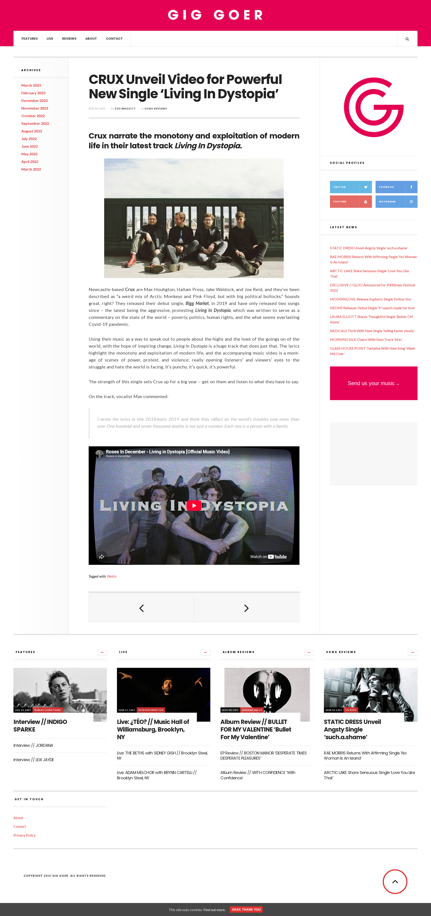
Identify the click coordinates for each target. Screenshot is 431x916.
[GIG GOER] (215, 15)
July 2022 (29, 138)
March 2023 (31, 85)
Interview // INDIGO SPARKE (40, 726)
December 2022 (34, 100)
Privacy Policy (24, 835)
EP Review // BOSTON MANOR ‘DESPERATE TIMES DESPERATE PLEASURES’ (263, 755)
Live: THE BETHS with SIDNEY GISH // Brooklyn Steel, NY (162, 755)
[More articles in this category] (102, 652)
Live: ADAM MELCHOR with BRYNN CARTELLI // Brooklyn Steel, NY (157, 775)
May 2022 (29, 154)
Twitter (339, 187)
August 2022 (31, 131)
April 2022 (29, 161)
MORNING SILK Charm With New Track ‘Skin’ (366, 339)
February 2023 (33, 93)
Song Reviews (156, 108)
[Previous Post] (141, 607)
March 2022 (31, 169)
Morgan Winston (151, 710)
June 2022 (29, 146)
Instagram (387, 201)
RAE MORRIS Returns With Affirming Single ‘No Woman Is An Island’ (365, 755)
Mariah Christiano (47, 710)
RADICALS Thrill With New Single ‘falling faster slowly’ (372, 331)
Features (30, 38)
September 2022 (35, 123)
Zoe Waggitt (125, 108)
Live (50, 38)
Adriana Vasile (252, 710)
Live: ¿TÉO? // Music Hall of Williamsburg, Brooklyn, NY (153, 729)
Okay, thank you (246, 909)
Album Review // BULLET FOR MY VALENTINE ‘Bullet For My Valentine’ (255, 729)
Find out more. (214, 909)
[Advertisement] (374, 453)
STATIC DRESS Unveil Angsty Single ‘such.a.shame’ (368, 248)
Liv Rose (350, 710)
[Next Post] (246, 607)
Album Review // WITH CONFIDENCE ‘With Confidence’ (257, 775)
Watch (111, 576)
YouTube (339, 201)
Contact (114, 38)
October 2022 (33, 116)
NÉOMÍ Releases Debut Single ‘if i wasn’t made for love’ (372, 308)
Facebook (386, 187)
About (91, 38)
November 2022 (34, 108)
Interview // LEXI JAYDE (33, 760)
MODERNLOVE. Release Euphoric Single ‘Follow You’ (371, 299)
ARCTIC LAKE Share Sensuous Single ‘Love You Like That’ (369, 775)
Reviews (69, 38)
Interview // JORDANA (33, 745)
